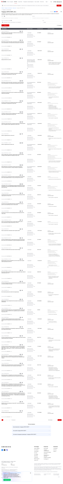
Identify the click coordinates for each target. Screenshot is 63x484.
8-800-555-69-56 (6, 446)
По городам (36, 454)
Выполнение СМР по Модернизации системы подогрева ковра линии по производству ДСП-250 (13, 272)
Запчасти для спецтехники (53, 314)
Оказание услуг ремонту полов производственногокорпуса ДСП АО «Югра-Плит (12, 213)
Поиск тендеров (10, 1)
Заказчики (36, 455)
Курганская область (30, 65)
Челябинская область (30, 67)
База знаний (37, 1)
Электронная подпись (47, 452)
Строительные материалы (53, 206)
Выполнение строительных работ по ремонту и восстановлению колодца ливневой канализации (12, 33)
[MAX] (55, 11)
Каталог (15, 1)
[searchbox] (10, 18)
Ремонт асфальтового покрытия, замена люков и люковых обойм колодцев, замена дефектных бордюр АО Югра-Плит (12, 155)
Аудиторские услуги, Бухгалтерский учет (55, 179)
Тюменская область (30, 66)
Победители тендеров (47, 457)
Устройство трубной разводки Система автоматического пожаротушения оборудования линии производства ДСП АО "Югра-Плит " (12, 320)
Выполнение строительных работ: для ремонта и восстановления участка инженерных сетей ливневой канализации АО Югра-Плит (12, 83)
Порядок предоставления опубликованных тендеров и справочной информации (45, 471)
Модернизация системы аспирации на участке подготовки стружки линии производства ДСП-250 (12, 261)
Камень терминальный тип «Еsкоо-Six (7, 135)
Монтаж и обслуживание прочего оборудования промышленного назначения (54, 277)
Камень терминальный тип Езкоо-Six (7, 144)
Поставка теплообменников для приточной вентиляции (10, 249)
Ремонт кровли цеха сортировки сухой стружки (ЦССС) (10, 230)
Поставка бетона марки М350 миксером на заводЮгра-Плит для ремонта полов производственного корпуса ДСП (12, 204)
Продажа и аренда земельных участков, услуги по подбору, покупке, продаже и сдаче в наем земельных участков (55, 63)
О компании (55, 448)
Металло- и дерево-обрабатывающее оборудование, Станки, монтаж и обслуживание (54, 350)
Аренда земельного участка (6, 50)
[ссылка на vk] (2, 450)
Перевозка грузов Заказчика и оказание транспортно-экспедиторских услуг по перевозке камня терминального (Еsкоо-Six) (13, 124)
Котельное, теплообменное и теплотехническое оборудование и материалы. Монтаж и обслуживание (54, 255)
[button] (51, 1)
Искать (59, 5)
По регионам (36, 451)
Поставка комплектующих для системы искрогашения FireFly (11, 412)
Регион (2, 16)
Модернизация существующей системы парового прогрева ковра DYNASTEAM (12, 301)
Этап (43, 20)
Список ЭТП (36, 460)
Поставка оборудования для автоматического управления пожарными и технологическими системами (13, 283)
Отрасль (33, 16)
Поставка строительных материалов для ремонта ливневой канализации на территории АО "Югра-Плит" (11, 103)
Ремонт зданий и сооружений (53, 197)
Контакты (42, 1)
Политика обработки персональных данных (37, 474)
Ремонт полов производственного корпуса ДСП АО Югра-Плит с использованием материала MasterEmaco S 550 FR (12, 222)
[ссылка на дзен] (4, 450)
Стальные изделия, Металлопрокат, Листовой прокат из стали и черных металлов (54, 407)
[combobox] (16, 18)
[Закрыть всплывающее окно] (30, 473)
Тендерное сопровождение (28, 1)
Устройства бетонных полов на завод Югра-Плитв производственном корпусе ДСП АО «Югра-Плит (13, 195)
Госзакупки (36, 457)
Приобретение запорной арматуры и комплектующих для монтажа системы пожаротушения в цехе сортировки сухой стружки (12, 365)
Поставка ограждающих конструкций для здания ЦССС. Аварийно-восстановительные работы (12, 329)
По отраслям (36, 449)
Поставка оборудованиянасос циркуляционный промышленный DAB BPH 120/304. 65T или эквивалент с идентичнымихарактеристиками (13, 240)
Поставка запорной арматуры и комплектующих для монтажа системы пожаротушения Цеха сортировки (13, 338)
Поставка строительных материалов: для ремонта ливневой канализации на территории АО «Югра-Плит (11, 74)
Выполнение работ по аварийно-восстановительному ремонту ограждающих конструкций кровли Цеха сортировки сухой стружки (12, 375)
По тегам (35, 452)
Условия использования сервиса (47, 474)
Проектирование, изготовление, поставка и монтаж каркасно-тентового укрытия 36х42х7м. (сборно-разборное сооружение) (12, 167)
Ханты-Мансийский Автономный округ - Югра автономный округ (31, 36)
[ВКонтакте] (54, 11)
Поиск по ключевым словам (5, 20)
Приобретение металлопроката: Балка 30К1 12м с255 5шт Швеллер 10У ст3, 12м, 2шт (12, 404)
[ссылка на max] (7, 450)
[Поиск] (2, 5)
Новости (54, 451)
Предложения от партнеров (46, 455)
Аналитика (20, 1)
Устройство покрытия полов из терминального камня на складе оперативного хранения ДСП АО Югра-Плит (12, 114)
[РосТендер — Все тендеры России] (3, 2)
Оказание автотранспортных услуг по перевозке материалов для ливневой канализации (12, 93)
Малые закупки (36, 458)
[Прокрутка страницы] (59, 477)
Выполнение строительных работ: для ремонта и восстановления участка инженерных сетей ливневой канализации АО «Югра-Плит (12, 42)
